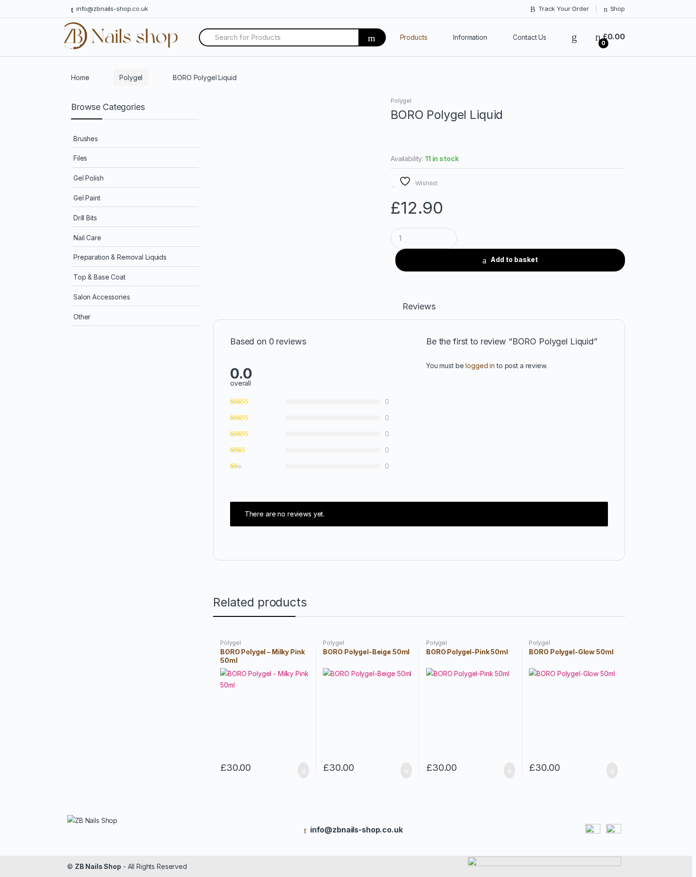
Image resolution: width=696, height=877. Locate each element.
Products (414, 37)
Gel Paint (86, 198)
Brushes (85, 139)
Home (80, 77)
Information (470, 37)
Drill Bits (85, 218)
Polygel (131, 77)
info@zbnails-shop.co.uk (112, 8)
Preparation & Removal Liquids (120, 257)
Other (81, 317)
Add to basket (514, 259)
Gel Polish (88, 178)
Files (80, 158)
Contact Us (529, 37)
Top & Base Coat (99, 277)
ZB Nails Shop (98, 866)
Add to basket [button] (300, 770)
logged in (480, 366)
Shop (617, 8)
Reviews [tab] (418, 306)
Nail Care (87, 238)
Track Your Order (563, 8)
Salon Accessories (101, 297)
